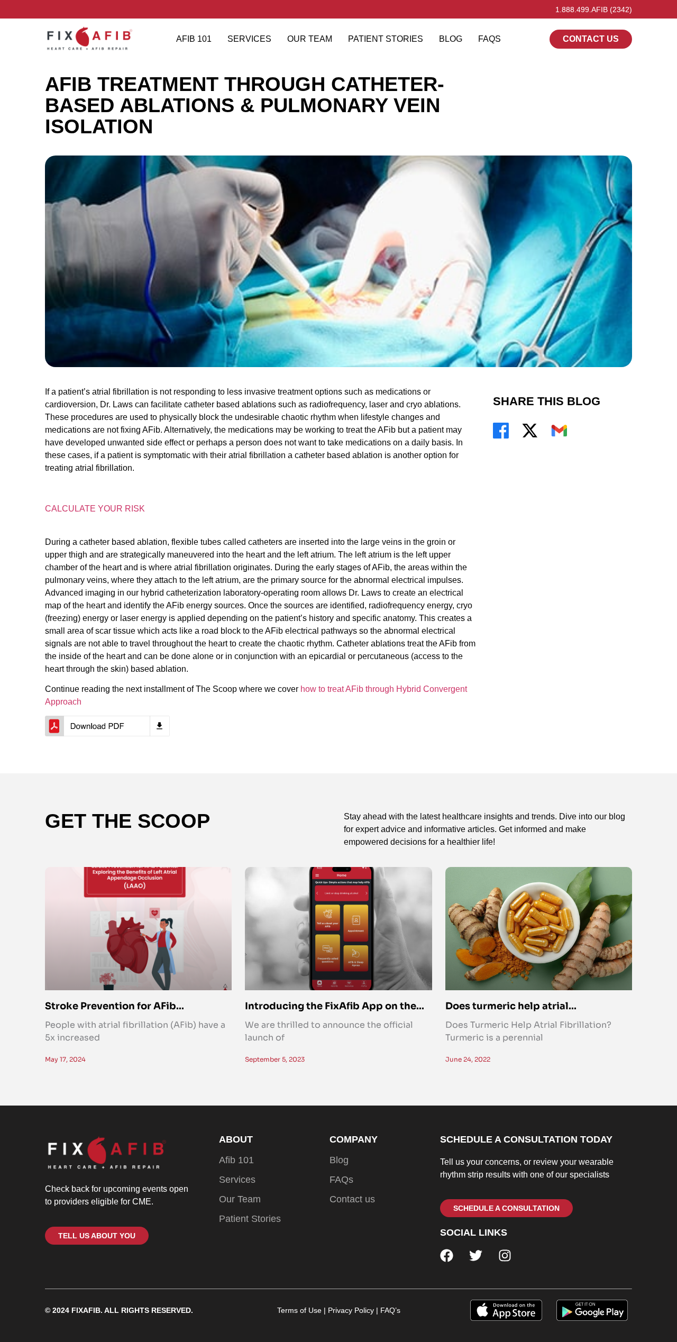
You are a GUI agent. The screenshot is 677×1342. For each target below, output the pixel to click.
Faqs (489, 38)
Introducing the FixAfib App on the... (334, 1006)
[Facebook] (446, 1255)
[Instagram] (504, 1255)
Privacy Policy (351, 1310)
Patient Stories (385, 38)
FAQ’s (389, 1310)
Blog (450, 38)
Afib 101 (194, 38)
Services (249, 38)
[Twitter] (475, 1255)
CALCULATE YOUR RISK (95, 508)
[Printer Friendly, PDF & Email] (107, 726)
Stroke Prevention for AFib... (114, 1006)
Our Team (309, 38)
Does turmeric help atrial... (511, 1006)
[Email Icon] (559, 431)
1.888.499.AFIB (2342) (593, 9)
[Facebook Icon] (501, 431)
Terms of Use (299, 1310)
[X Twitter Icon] (530, 431)
